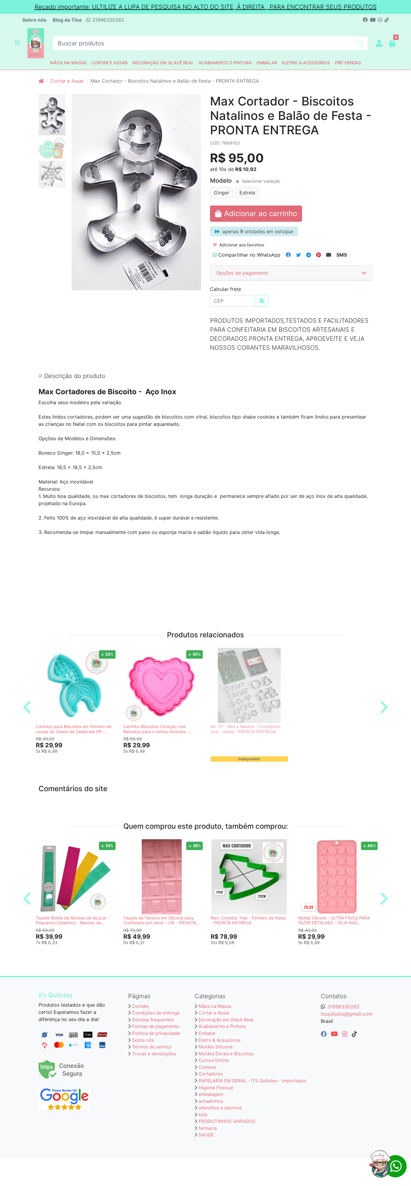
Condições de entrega (155, 1013)
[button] (379, 43)
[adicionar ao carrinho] (256, 214)
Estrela (247, 193)
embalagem (211, 1094)
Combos (207, 1067)
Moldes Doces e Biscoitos (226, 1053)
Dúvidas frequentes (153, 1020)
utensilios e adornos (220, 1108)
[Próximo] (384, 707)
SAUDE (206, 1135)
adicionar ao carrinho (77, 761)
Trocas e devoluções (154, 1053)
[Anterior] (27, 707)
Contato (140, 1006)
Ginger (221, 193)
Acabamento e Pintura (225, 62)
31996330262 (107, 20)
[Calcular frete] (262, 300)
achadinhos (211, 1101)
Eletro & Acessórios (306, 62)
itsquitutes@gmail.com (346, 1014)
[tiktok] (354, 1034)
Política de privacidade (156, 1033)
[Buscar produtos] (360, 43)
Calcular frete (225, 289)
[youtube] (335, 1034)
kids (203, 1114)
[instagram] (345, 1034)
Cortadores (211, 1074)
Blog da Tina (67, 20)
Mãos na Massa (68, 62)
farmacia (208, 1128)
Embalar (267, 62)
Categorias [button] (210, 996)
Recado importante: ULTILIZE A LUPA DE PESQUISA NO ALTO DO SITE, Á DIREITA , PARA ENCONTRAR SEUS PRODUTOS (206, 7)
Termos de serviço (152, 1047)
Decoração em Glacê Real (163, 62)
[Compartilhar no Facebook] (288, 255)
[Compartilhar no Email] (328, 255)
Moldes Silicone (216, 1047)
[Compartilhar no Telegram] (309, 255)
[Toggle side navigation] (18, 43)
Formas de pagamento (155, 1026)
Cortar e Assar (109, 62)
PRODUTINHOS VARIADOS (227, 1121)
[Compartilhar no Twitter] (298, 255)
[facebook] (325, 1034)
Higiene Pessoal (216, 1087)
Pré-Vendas (348, 62)
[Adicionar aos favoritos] (43, 653)
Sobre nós (34, 20)
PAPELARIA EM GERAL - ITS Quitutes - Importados (252, 1081)
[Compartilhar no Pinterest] (318, 255)
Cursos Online (214, 1060)
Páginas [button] (139, 996)
